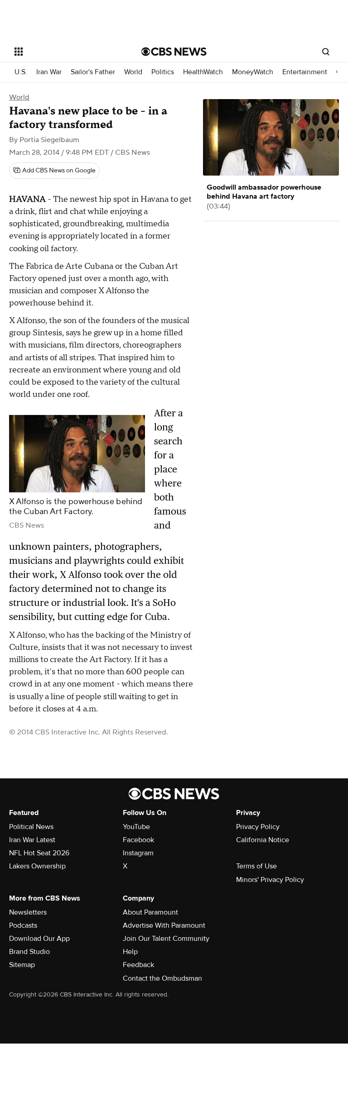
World (133, 72)
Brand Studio (29, 951)
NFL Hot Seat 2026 (39, 853)
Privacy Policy (258, 826)
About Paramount (150, 912)
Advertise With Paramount (164, 925)
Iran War (49, 72)
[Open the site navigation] (67, 52)
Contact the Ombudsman (162, 978)
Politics (162, 72)
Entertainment (304, 72)
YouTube (136, 826)
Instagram (138, 853)
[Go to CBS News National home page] (174, 51)
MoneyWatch (252, 72)
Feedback (138, 964)
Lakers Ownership (37, 866)
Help (130, 951)
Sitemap (22, 964)
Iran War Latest (32, 840)
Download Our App (39, 938)
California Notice (262, 840)
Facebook (138, 840)
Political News (31, 826)
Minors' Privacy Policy (270, 879)
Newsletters (28, 912)
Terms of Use (256, 866)
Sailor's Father (93, 72)
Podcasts (23, 925)
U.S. (20, 72)
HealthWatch (203, 72)
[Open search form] (326, 52)
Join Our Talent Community (166, 938)
